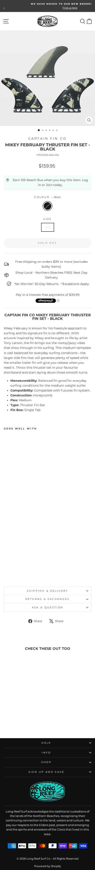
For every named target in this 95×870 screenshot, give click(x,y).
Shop (46, 762)
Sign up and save (46, 771)
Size (47, 219)
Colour (47, 197)
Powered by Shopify (47, 866)
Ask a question (47, 607)
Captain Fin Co (47, 138)
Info (46, 752)
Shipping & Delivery (47, 590)
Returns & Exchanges (47, 599)
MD (47, 227)
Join (49, 185)
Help (46, 742)
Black (47, 206)
